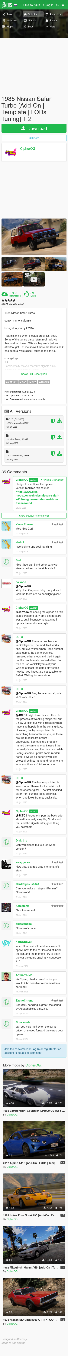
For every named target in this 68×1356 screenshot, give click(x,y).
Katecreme (22, 906)
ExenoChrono (25, 1000)
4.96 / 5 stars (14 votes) (13, 304)
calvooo (21, 582)
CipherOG (27, 148)
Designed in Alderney (14, 1339)
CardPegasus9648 (27, 884)
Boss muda (23, 1022)
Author (33, 480)
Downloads (15, 296)
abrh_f (20, 542)
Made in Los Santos (13, 1343)
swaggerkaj (23, 862)
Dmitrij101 (22, 840)
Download (36, 128)
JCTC (19, 637)
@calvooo (22, 612)
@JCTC (20, 715)
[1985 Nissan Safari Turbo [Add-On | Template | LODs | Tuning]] (34, 237)
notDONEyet (24, 942)
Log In (35, 1049)
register (48, 1049)
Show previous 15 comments (34, 515)
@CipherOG (23, 586)
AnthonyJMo (24, 975)
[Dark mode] (57, 4)
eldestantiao (24, 924)
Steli (18, 560)
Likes (33, 296)
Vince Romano (25, 524)
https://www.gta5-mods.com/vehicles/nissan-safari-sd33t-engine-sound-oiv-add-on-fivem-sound (37, 497)
